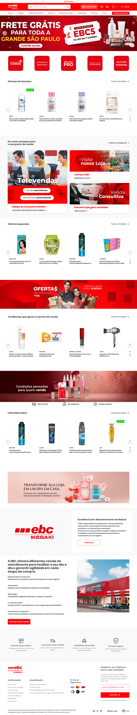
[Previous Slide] (8, 109)
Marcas (10, 13)
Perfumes (94, 13)
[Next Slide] (129, 109)
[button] (30, 7)
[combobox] (49, 7)
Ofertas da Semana (121, 13)
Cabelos (21, 13)
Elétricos (51, 13)
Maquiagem (82, 13)
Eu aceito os (107, 700)
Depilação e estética (36, 13)
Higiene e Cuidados (66, 13)
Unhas (104, 13)
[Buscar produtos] (67, 7)
